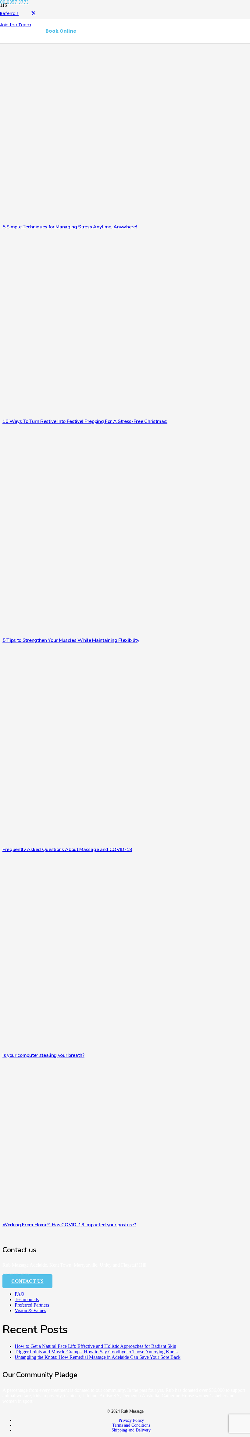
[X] (33, 13)
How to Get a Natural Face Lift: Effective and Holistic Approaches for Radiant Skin (95, 1346)
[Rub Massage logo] (18, 55)
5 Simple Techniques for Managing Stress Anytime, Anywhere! (69, 227)
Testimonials (27, 1299)
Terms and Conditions (131, 1425)
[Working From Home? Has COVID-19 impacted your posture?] (115, 1214)
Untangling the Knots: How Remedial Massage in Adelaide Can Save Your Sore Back (97, 1357)
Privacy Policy (131, 1420)
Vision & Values (30, 1310)
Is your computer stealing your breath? (43, 1055)
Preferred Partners (32, 1305)
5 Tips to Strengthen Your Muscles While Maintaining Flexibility (70, 640)
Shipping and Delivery (131, 1430)
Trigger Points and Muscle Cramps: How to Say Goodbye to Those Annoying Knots (96, 1351)
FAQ (19, 1294)
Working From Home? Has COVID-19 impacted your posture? (69, 1224)
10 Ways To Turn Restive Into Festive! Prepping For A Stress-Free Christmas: (84, 421)
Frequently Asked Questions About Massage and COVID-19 (67, 849)
